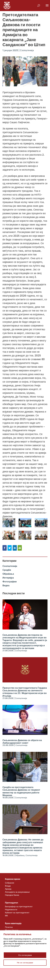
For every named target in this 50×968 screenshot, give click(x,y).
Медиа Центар (11, 930)
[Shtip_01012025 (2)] (8, 522)
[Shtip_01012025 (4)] (41, 522)
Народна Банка (12, 895)
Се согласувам (25, 955)
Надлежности (11, 909)
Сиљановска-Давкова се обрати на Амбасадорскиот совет (22, 741)
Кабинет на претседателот (17, 912)
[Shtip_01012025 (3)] (25, 522)
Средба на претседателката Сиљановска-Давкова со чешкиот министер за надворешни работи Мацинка (21, 791)
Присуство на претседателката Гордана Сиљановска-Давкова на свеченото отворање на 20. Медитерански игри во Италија (24, 691)
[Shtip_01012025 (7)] (41, 535)
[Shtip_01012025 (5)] (8, 535)
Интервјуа (8, 577)
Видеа (5, 585)
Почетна (9, 927)
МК (6, 915)
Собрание (9, 883)
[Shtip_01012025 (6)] (25, 535)
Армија (8, 889)
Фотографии (9, 581)
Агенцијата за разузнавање (17, 892)
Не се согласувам (25, 962)
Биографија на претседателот (18, 906)
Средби (6, 570)
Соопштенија (27, 50)
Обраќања (8, 573)
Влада (8, 886)
